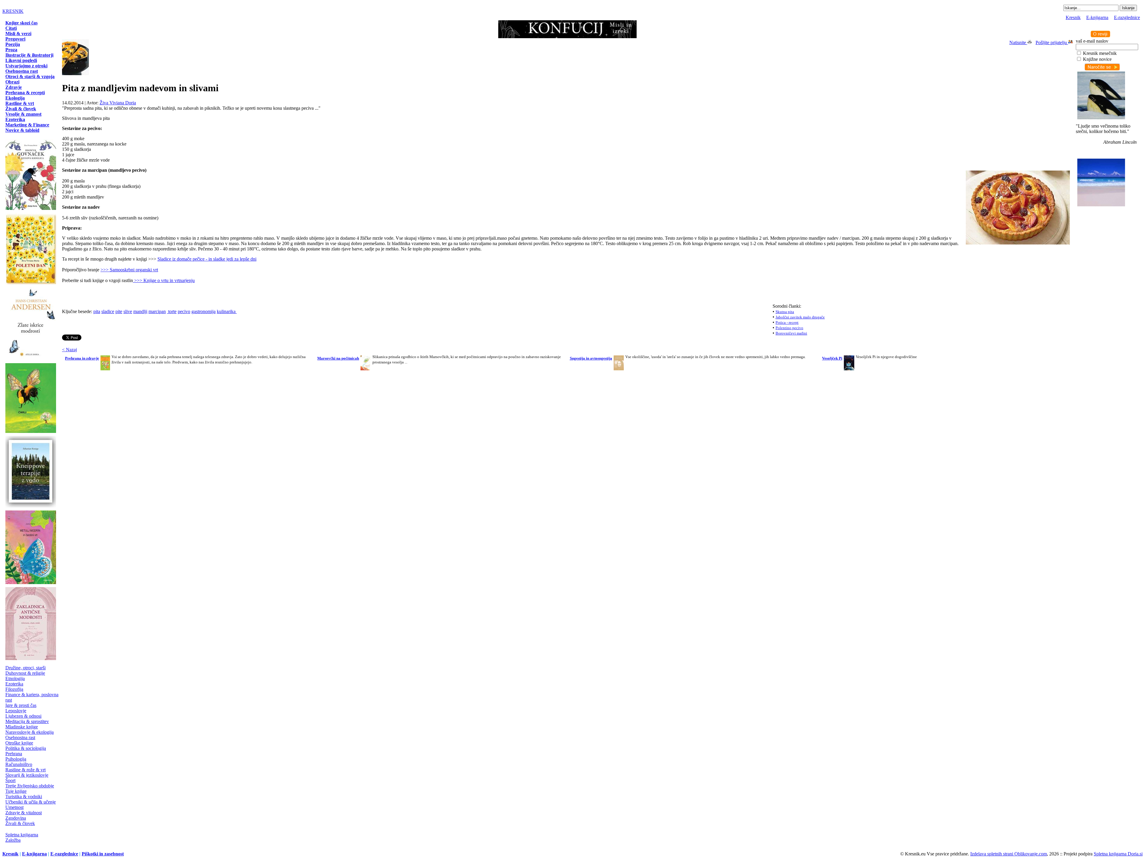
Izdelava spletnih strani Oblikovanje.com (1008, 853)
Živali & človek (20, 823)
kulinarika (227, 311)
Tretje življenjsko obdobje (29, 785)
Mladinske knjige (21, 726)
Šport (10, 780)
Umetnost (14, 807)
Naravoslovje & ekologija (29, 732)
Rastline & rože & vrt (25, 769)
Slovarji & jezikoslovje (26, 775)
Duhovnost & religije (25, 673)
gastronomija (203, 311)
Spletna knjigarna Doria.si (1118, 853)
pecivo (184, 311)
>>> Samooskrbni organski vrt (129, 269)
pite (118, 311)
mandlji (140, 311)
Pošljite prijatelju (1052, 42)
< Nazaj (69, 349)
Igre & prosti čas (20, 705)
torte (172, 311)
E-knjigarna (1097, 17)
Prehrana (13, 753)
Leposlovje (15, 710)
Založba (13, 840)
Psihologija (15, 759)
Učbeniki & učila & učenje (30, 801)
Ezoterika (14, 683)
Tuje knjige (16, 791)
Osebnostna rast (20, 737)
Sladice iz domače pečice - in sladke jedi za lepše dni (206, 258)
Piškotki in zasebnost (103, 853)
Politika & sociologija (25, 748)
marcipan (157, 311)
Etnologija (15, 678)
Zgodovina (15, 818)
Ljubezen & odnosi (23, 716)
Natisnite (1018, 42)
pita (96, 311)
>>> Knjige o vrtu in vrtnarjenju (164, 280)
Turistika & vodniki (23, 796)
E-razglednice (1127, 17)
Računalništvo (18, 764)
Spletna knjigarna (21, 834)
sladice (107, 311)
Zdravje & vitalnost (23, 812)
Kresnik (1073, 17)
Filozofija (14, 689)
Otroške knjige (19, 742)
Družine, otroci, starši (25, 667)
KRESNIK (13, 11)
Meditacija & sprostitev (27, 721)
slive (127, 311)
